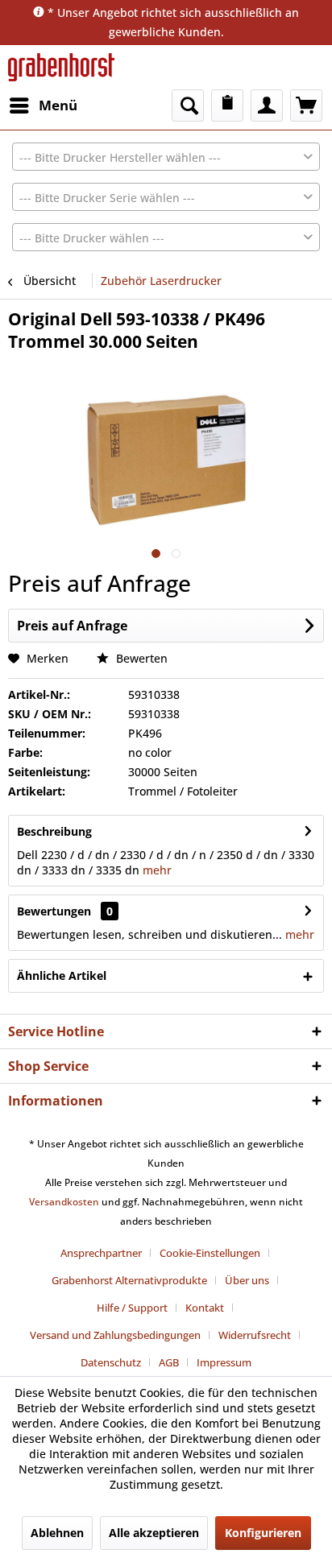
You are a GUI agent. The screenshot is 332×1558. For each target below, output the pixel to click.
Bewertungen (54, 911)
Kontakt (204, 1307)
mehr (155, 870)
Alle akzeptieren (154, 1532)
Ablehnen (57, 1532)
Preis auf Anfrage (72, 625)
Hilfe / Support (132, 1307)
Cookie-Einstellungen (210, 1253)
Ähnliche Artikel (61, 975)
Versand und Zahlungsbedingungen (115, 1335)
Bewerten (140, 658)
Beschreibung (54, 831)
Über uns (247, 1280)
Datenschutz (111, 1362)
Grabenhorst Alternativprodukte (129, 1280)
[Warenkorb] (306, 105)
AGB (169, 1362)
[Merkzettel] (227, 105)
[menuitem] (42, 105)
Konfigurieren (263, 1532)
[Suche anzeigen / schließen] (188, 105)
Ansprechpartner (101, 1253)
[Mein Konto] (267, 105)
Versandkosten (64, 1202)
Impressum (224, 1362)
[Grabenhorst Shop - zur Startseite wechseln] (61, 67)
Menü (58, 105)
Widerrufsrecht (254, 1335)
